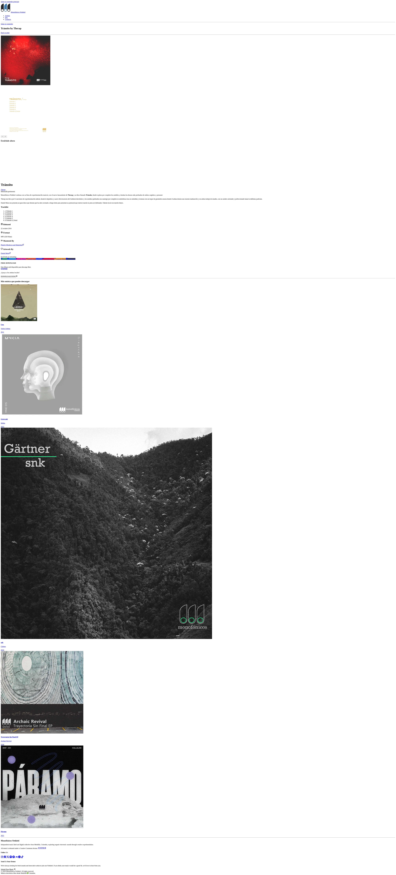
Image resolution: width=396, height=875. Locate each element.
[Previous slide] (2, 136)
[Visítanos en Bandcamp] (13, 857)
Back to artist (5, 33)
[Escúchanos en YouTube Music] (19, 857)
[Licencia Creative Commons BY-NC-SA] (198, 269)
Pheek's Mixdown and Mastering (11, 245)
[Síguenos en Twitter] (8, 857)
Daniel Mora (5, 253)
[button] (8, 869)
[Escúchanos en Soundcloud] (16, 857)
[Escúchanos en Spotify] (10, 857)
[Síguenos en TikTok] (22, 857)
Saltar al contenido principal (10, 2)
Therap (3, 190)
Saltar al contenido (7, 24)
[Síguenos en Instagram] (2, 857)
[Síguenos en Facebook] (5, 857)
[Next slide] (5, 136)
